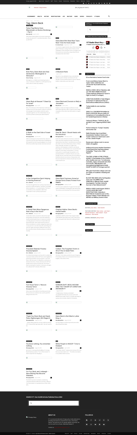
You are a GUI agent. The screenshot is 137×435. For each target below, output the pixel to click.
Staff (52, 1)
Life (64, 16)
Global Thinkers (90, 224)
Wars (76, 16)
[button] (109, 16)
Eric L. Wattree (29, 182)
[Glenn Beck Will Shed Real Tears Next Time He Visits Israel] (68, 32)
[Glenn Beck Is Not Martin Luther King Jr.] (68, 308)
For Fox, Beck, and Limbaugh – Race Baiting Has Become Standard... (37, 373)
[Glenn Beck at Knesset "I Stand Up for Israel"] (39, 93)
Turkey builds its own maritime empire (96, 107)
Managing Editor (30, 105)
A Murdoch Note (62, 72)
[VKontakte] (104, 3)
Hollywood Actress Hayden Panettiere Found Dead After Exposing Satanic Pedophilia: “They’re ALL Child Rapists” (98, 150)
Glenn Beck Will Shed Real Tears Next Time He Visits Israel (68, 42)
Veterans (58, 69)
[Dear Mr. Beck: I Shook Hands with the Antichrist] (68, 124)
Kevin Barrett (29, 34)
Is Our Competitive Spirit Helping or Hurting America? (38, 179)
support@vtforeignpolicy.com (61, 427)
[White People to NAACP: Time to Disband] (68, 335)
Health (39, 16)
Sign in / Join (41, 1)
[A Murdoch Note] (68, 63)
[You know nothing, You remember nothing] (39, 335)
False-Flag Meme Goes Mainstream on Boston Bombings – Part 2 (38, 30)
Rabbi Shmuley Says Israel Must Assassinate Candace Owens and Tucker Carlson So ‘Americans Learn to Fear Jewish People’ (97, 135)
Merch (78, 1)
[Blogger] (83, 3)
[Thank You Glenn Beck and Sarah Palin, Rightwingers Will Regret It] (39, 308)
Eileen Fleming (29, 77)
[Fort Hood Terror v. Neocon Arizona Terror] (39, 276)
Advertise (83, 1)
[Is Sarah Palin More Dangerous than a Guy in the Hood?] (39, 201)
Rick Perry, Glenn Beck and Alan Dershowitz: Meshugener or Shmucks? (37, 74)
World (82, 16)
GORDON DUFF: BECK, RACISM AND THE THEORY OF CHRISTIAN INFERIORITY (68, 287)
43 (51, 77)
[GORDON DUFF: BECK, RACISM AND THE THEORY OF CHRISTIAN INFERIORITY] (68, 276)
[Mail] (89, 3)
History (46, 16)
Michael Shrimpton (90, 212)
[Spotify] (99, 3)
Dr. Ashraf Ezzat (59, 44)
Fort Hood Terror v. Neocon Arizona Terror (36, 286)
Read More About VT (68, 424)
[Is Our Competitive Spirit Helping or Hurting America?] (39, 170)
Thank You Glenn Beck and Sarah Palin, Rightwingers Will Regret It (38, 317)
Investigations (55, 16)
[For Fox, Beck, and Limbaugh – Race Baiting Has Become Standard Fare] (39, 363)
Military (69, 16)
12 (51, 105)
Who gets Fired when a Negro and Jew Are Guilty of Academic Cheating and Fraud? (98, 172)
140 (80, 73)
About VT (47, 1)
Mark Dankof (99, 212)
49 (80, 290)
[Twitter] (102, 3)
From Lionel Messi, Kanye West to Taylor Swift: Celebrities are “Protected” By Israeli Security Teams (97, 83)
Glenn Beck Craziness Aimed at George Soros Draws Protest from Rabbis (68, 180)
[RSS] (96, 3)
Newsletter (72, 1)
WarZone (58, 282)
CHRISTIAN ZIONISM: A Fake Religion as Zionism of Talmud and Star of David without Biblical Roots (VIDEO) (98, 100)
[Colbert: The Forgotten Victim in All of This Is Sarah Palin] (68, 240)
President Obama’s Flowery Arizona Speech (36, 250)
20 (80, 105)
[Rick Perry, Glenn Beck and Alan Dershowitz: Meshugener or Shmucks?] (39, 63)
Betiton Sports (52, 433)
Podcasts (89, 16)
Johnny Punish (100, 217)
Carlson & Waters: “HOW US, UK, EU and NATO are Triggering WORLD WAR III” (98, 122)
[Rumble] (94, 3)
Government (31, 16)
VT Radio (97, 16)
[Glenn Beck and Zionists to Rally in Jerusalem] (68, 93)
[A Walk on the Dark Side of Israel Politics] (39, 124)
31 (80, 213)
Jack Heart (107, 211)
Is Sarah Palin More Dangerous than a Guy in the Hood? (37, 210)
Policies (55, 1)
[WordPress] (107, 3)
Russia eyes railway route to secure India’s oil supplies (97, 143)
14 (51, 182)
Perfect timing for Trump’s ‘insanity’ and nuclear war (97, 128)
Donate (60, 1)
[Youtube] (109, 3)
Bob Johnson (58, 105)
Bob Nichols (95, 214)
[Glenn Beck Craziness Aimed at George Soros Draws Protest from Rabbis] (68, 170)
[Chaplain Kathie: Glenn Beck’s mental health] (68, 201)
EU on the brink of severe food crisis (97, 77)
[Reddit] (91, 3)
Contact (88, 1)
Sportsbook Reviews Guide (42, 433)
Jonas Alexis (93, 207)
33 (80, 44)
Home (27, 20)
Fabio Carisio (99, 211)
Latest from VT (90, 74)
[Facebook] (86, 3)
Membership (66, 1)
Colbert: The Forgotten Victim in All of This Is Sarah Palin (67, 250)
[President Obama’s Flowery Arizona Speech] (39, 240)
